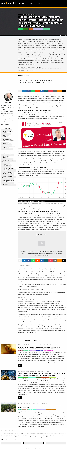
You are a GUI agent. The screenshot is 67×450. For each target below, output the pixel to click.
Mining (4, 144)
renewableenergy (7, 139)
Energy (4, 131)
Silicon (4, 140)
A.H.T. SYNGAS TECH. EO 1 (8, 154)
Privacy (31, 448)
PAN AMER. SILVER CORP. (8, 173)
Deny (56, 443)
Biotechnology (6, 143)
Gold (10, 144)
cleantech (5, 135)
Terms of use (33, 332)
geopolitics (5, 147)
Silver (12, 146)
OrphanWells (6, 138)
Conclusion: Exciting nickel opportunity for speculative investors (41, 84)
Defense (5, 132)
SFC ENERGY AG (6, 162)
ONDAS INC (5, 181)
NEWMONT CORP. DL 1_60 (8, 172)
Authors (39, 3)
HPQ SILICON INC (6, 164)
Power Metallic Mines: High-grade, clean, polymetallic (37, 80)
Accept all (11, 443)
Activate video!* (42, 234)
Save (33, 443)
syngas (10, 131)
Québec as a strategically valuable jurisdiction (35, 82)
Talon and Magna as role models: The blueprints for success (39, 79)
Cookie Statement (38, 448)
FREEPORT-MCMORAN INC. (8, 180)
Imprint (27, 448)
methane (5, 136)
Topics (31, 3)
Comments (22, 3)
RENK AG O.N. (5, 156)
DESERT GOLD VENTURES (8, 168)
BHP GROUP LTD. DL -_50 (8, 178)
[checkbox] (1, 439)
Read (20, 365)
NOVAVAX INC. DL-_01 (7, 165)
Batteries (11, 140)
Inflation (5, 148)
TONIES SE (5, 157)
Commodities (6, 146)
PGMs (11, 148)
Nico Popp (38, 67)
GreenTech (5, 142)
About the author (5, 123)
